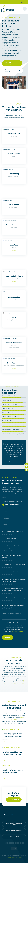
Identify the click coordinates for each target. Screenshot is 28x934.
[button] (5, 742)
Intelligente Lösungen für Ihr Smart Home (13, 753)
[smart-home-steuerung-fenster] (11, 747)
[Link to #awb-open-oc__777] (25, 9)
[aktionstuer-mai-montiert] (6, 765)
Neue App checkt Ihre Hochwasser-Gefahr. (12, 735)
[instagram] (15, 848)
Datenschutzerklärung (17, 631)
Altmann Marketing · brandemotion (14, 857)
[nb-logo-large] (7, 5)
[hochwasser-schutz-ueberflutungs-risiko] (10, 729)
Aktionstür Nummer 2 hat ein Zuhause (13, 771)
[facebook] (12, 848)
